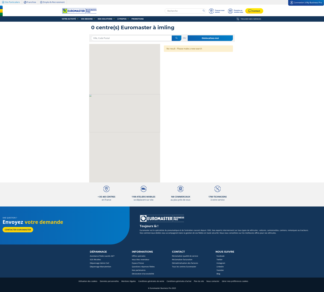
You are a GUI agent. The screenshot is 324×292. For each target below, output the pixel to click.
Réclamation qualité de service (185, 256)
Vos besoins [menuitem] (87, 19)
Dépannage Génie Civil (99, 263)
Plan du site (199, 281)
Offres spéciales (138, 256)
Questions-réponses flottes (143, 266)
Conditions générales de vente (151, 281)
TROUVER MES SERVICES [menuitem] (250, 19)
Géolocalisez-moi (210, 38)
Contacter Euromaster (18, 229)
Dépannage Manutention (100, 266)
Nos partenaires (139, 270)
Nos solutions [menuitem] (105, 19)
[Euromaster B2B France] (78, 11)
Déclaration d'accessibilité (143, 273)
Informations (142, 251)
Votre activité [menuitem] (69, 19)
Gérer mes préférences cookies (235, 281)
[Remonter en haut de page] (317, 286)
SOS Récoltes (95, 259)
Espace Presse (138, 263)
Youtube (220, 270)
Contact (178, 251)
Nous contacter (212, 281)
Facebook (220, 256)
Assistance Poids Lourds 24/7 (102, 256)
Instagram (221, 263)
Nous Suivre (225, 251)
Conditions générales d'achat (179, 281)
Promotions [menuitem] (137, 19)
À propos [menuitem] (122, 19)
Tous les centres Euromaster (184, 266)
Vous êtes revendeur (140, 259)
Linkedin (220, 266)
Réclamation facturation (182, 259)
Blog (218, 273)
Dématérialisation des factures (185, 263)
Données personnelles (109, 281)
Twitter (219, 259)
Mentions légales (128, 281)
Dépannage (98, 251)
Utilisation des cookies (87, 281)
